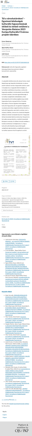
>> (15, 399)
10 (13, 399)
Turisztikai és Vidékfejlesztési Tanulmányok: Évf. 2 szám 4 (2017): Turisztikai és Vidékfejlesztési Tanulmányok (17, 385)
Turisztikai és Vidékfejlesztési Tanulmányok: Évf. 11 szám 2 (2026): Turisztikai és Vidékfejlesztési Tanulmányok (17, 284)
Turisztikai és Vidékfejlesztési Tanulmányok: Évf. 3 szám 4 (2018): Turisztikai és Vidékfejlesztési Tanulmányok (17, 331)
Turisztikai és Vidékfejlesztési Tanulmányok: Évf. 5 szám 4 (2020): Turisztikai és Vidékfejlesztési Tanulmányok (17, 302)
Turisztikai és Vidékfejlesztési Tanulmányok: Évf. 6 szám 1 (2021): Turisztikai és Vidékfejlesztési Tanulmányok (17, 271)
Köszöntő (23, 317)
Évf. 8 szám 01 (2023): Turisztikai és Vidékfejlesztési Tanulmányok (15, 8)
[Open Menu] (2, 2)
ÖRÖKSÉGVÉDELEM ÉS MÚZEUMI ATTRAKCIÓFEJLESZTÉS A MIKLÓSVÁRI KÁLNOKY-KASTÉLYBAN (16, 297)
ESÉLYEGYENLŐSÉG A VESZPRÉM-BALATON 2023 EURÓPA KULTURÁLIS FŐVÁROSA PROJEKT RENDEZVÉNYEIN (17, 266)
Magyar (5, 417)
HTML (6, 181)
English (5, 414)
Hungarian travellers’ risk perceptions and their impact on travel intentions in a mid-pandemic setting (16, 254)
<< (2, 399)
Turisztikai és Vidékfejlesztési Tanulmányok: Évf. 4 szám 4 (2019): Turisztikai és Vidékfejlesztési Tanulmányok (17, 338)
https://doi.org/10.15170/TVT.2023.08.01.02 (17, 62)
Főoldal (3, 6)
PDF (13, 181)
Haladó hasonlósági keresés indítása (19, 403)
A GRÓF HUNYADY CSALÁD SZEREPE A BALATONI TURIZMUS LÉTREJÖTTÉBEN (17, 358)
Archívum (10, 6)
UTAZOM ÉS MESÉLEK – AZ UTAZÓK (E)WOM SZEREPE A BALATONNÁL (17, 241)
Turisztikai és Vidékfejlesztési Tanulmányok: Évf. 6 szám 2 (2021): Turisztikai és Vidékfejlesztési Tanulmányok (17, 352)
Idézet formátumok (8, 210)
